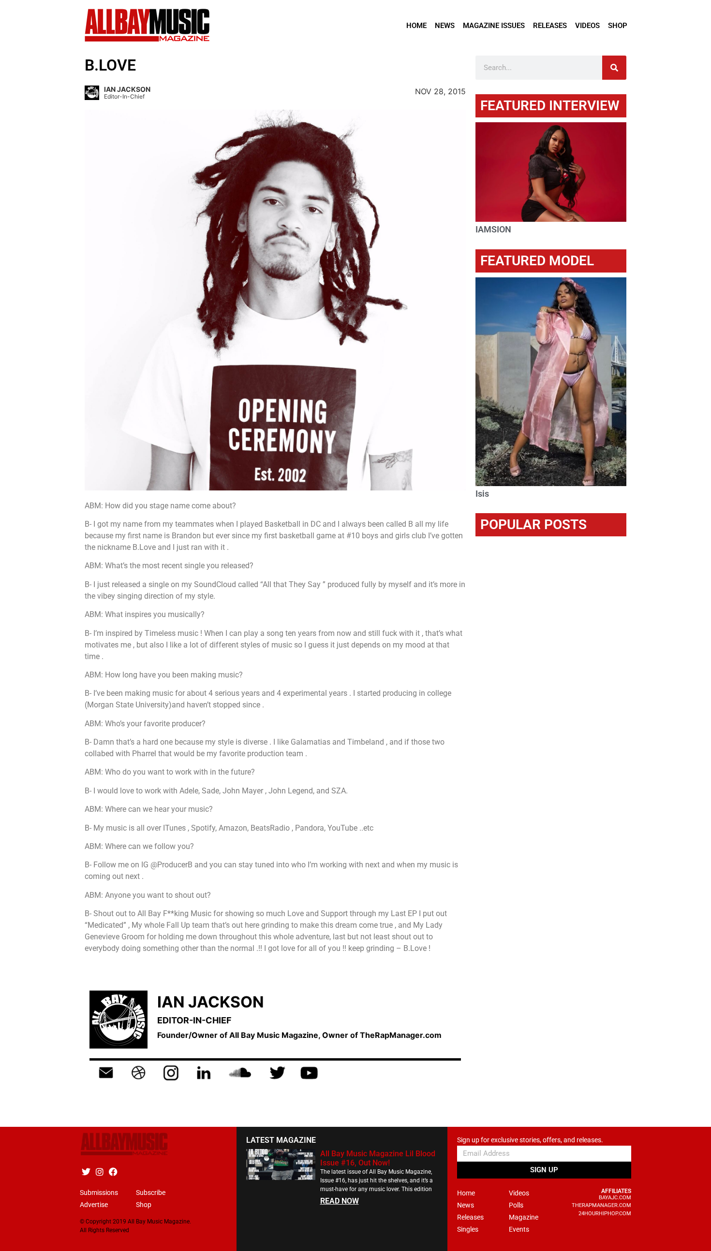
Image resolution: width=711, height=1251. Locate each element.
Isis (482, 494)
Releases (550, 25)
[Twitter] (86, 1172)
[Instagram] (99, 1172)
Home (416, 25)
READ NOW (339, 1201)
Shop (617, 25)
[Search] (614, 68)
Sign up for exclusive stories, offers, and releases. (530, 1140)
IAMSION (493, 229)
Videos (587, 25)
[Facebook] (113, 1172)
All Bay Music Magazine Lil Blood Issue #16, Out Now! (377, 1158)
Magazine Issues (494, 25)
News (445, 25)
